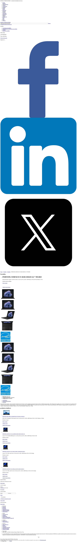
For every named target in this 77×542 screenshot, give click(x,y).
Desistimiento (5, 516)
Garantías (4, 515)
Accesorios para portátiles (7, 28)
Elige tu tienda (5, 283)
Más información (43, 540)
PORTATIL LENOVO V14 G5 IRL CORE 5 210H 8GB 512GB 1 (14, 451)
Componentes (5, 6)
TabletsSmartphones (5, 16)
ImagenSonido (4, 9)
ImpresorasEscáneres (4, 11)
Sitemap (4, 525)
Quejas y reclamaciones (6, 517)
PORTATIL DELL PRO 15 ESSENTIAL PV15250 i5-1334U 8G (13, 416)
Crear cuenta (2, 500)
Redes (4, 19)
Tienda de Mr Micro (6, 509)
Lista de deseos (5, 511)
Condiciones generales (6, 527)
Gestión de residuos (6, 529)
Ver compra (2, 489)
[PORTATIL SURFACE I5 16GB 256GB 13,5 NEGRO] (7, 299)
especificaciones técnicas (7, 401)
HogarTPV (4, 18)
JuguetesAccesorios (4, 13)
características (5, 400)
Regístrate (4, 506)
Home (1, 271)
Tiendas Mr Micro (5, 521)
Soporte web (5, 520)
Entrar (1, 495)
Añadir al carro (5, 423)
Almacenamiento (5, 4)
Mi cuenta (4, 507)
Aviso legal (4, 526)
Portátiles (4, 7)
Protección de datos (6, 528)
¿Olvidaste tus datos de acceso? (5, 498)
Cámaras (4, 5)
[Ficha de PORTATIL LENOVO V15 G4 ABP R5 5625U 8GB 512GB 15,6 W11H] (5, 432)
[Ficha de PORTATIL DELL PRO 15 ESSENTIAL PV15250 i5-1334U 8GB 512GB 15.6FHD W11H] (6, 414)
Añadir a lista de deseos (6, 287)
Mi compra (4, 508)
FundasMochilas (4, 3)
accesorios (4, 402)
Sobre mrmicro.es (5, 524)
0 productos (2, 487)
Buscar (49, 23)
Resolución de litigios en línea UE (8, 518)
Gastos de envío (5, 514)
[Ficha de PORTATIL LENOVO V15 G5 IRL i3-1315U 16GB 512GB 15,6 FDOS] (5, 467)
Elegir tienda (2, 483)
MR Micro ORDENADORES (5, 22)
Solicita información (3, 38)
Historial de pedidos (6, 510)
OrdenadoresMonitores (5, 14)
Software (4, 20)
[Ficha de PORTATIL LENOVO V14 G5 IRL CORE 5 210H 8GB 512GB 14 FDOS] (5, 449)
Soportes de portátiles (6, 30)
